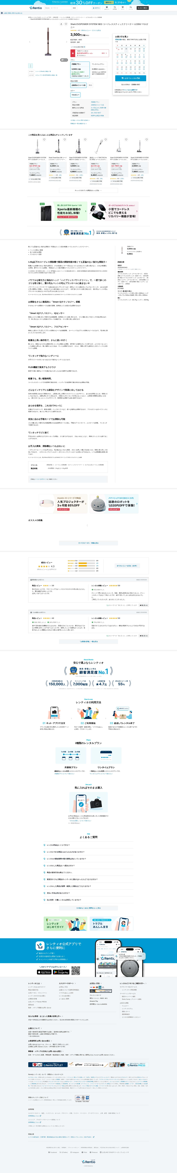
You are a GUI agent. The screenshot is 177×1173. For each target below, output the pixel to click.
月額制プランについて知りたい (64, 773)
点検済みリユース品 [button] (97, 105)
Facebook (53, 1152)
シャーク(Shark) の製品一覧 (43, 71)
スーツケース (102, 1086)
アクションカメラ (104, 1077)
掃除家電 (49, 465)
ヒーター (132, 1083)
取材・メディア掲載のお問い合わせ (39, 1007)
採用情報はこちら (33, 1116)
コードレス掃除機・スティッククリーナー (68, 465)
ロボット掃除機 (120, 1081)
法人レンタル (142, 1079)
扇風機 (127, 1083)
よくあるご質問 (64, 999)
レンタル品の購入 (64, 996)
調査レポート (126, 1011)
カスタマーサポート (66, 983)
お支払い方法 (63, 987)
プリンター (51, 1081)
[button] (61, 24)
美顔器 (58, 1083)
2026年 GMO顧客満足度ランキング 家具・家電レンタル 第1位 (88, 676)
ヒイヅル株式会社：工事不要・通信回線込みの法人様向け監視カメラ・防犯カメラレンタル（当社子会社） (60, 1137)
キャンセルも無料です (130, 90)
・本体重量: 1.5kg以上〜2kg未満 (57, 468)
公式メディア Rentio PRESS (37, 1002)
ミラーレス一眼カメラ (72, 1077)
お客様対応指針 (125, 1147)
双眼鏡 (58, 1079)
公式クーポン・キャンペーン (37, 993)
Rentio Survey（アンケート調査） (132, 999)
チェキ (76, 1079)
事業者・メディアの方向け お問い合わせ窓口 (44, 1051)
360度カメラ (94, 1077)
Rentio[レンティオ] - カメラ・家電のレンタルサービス (45, 1074)
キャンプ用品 (85, 1086)
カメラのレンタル (32, 1077)
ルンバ (111, 1081)
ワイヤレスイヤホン (104, 1079)
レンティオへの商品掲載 (129, 990)
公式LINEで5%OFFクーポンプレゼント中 (115, 1152)
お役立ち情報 (124, 1003)
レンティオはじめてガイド (36, 987)
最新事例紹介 (126, 1014)
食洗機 (78, 1083)
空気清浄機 (90, 1081)
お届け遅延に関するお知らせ (13, 13)
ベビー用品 (61, 1086)
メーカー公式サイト (41, 479)
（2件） (142, 175)
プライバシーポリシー (73, 1147)
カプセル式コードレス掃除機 (94, 465)
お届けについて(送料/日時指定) (69, 990)
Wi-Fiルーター (69, 1081)
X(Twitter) (64, 1152)
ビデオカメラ (124, 1077)
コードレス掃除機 (142, 1081)
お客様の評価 (32, 999)
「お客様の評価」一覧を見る (88, 641)
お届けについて (34, 1028)
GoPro (88, 1077)
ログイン (97, 8)
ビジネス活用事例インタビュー (131, 1017)
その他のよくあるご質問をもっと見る (88, 908)
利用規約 (64, 1147)
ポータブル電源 (94, 1086)
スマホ (75, 1081)
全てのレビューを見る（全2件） (127, 566)
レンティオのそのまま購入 (36, 996)
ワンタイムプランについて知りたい (101, 773)
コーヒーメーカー (94, 1083)
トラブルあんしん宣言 (66, 993)
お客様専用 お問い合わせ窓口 (39, 1041)
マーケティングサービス (128, 993)
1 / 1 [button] (65, 60)
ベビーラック (52, 1086)
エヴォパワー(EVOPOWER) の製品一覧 (46, 75)
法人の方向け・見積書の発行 (130, 84)
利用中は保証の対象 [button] (97, 115)
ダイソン (127, 1081)
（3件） (101, 178)
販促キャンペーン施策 (128, 996)
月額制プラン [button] (95, 102)
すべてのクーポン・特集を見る (88, 543)
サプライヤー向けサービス (128, 987)
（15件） (81, 175)
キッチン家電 (106, 1083)
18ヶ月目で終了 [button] (96, 113)
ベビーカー (44, 1086)
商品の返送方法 (33, 990)
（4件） (60, 175)
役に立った (144, 605)
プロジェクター (82, 1081)
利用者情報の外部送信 (86, 1147)
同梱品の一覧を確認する (77, 123)
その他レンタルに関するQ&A (79, 120)
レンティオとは (34, 983)
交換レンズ (82, 1077)
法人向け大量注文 (143, 8)
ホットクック (72, 1083)
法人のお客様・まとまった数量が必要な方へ (44, 1016)
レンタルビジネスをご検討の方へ (132, 983)
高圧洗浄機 (138, 1083)
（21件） (122, 178)
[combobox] (60, 8)
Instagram (75, 1152)
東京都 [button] (119, 39)
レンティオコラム (127, 1008)
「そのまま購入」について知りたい (79, 820)
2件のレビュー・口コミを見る (91, 30)
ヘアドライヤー (51, 1083)
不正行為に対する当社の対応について (109, 1147)
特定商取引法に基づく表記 (53, 1147)
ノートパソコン (38, 1081)
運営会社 (31, 1005)
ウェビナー (125, 1006)
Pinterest (94, 1152)
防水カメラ (140, 1077)
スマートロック (114, 1079)
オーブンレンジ (85, 1083)
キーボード (58, 1081)
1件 (97, 563)
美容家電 (65, 1083)
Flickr (85, 1152)
